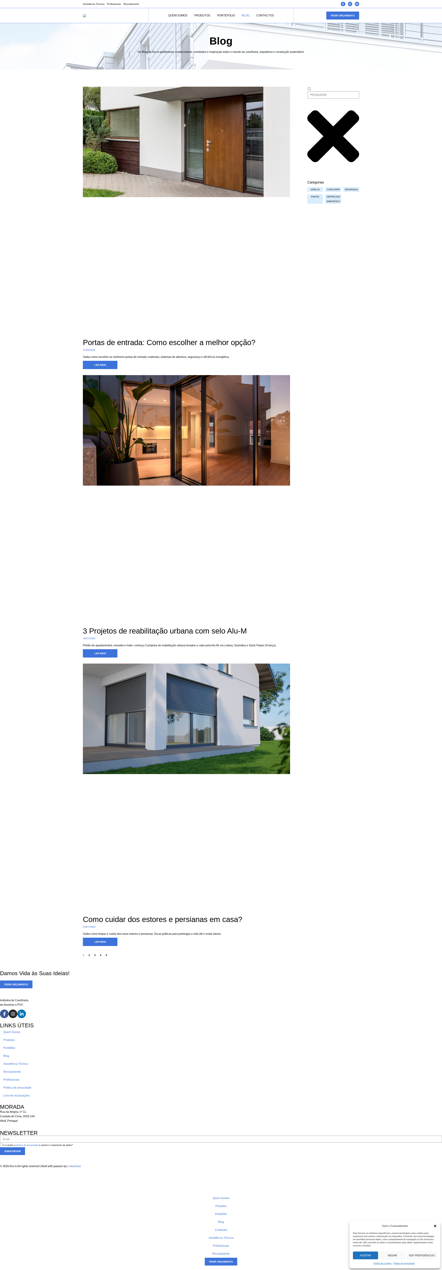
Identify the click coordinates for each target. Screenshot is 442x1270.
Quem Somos (178, 15)
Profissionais (114, 4)
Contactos (265, 15)
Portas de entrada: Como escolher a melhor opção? (169, 342)
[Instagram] (350, 4)
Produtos (202, 15)
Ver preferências (422, 1255)
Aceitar (365, 1255)
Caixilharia (333, 189)
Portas (315, 197)
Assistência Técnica (93, 4)
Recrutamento (131, 4)
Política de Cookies (382, 1263)
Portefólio (226, 15)
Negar (392, 1255)
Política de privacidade (404, 1263)
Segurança (351, 189)
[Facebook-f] (343, 4)
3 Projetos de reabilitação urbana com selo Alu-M (165, 631)
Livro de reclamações (16, 1095)
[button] (435, 1226)
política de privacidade (27, 1145)
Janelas (315, 189)
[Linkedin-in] (357, 4)
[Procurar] (309, 89)
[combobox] (333, 95)
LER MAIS (100, 365)
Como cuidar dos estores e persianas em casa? (162, 919)
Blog (245, 15)
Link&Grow (74, 1166)
